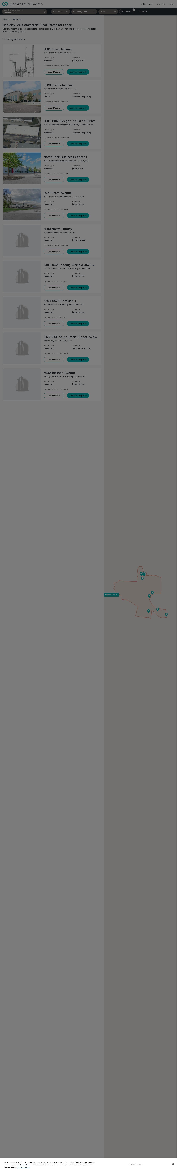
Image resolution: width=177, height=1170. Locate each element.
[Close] (173, 1164)
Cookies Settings (135, 1164)
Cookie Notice (23, 1167)
